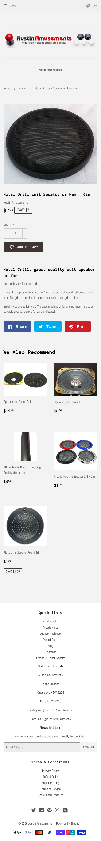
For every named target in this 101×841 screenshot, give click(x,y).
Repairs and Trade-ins (50, 795)
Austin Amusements (40, 824)
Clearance (50, 652)
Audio (22, 88)
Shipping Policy (51, 783)
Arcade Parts (50, 627)
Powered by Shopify (67, 824)
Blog (50, 646)
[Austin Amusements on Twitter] (33, 811)
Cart (94, 6)
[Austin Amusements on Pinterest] (49, 811)
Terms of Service (50, 789)
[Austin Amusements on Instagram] (57, 811)
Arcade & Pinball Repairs (50, 658)
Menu (12, 6)
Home (7, 88)
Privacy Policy (50, 770)
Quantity (9, 224)
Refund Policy (51, 776)
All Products (50, 621)
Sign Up (88, 747)
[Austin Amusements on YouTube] (65, 811)
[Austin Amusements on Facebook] (41, 811)
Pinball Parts (50, 639)
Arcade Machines (50, 633)
